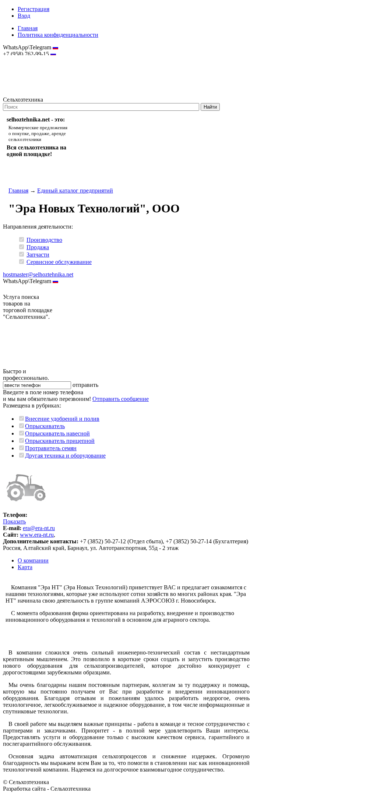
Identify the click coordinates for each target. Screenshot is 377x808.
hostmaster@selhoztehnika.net (29, 58)
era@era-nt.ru (39, 528)
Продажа (38, 247)
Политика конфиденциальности (58, 35)
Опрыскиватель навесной (57, 433)
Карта (25, 567)
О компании (33, 560)
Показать (14, 521)
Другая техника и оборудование (65, 455)
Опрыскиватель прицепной (60, 441)
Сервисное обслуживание (59, 262)
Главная (28, 28)
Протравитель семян (51, 448)
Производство (44, 240)
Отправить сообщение (120, 399)
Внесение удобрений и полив (62, 419)
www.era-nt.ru (37, 535)
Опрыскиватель (45, 426)
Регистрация (33, 9)
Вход (24, 16)
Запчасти (38, 254)
